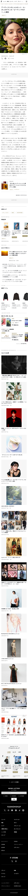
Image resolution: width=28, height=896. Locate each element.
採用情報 (3, 844)
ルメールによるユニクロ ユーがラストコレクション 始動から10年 (6, 767)
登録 (14, 799)
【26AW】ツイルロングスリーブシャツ (16, 305)
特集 (8, 1)
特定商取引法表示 (17, 886)
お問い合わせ (16, 847)
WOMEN (14, 796)
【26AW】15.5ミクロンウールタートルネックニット (5, 306)
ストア (15, 1)
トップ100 (3, 832)
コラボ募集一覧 (5, 330)
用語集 (15, 832)
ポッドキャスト (17, 828)
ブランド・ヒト (20, 1)
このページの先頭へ (15, 782)
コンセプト (16, 873)
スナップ (3, 835)
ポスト (15, 822)
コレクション (17, 819)
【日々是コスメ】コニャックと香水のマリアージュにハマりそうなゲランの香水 (18, 185)
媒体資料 (3, 847)
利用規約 (16, 841)
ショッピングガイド (5, 882)
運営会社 (3, 850)
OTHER (22, 796)
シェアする (12, 58)
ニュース (4, 1)
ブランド (3, 870)
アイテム (3, 873)
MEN (6, 796)
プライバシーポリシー (18, 844)
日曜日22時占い (4, 828)
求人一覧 (11, 316)
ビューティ (12, 1)
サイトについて (4, 841)
